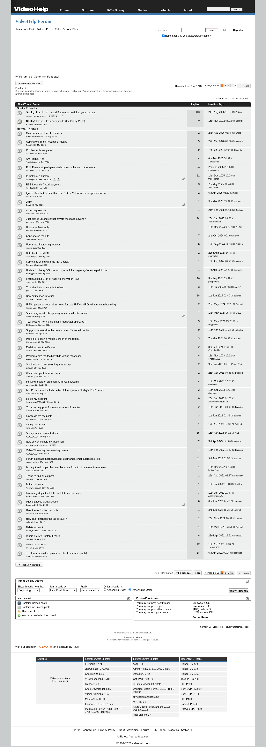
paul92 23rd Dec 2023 (36, 291)
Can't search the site (37, 236)
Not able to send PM (37, 253)
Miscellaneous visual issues (42, 501)
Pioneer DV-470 (189, 664)
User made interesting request (43, 244)
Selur (235, 193)
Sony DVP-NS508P (191, 689)
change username (36, 424)
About (121, 729)
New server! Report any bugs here (45, 441)
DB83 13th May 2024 (35, 316)
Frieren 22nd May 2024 (36, 308)
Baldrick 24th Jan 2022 (36, 445)
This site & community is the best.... (46, 287)
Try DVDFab (45, 646)
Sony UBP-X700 (189, 704)
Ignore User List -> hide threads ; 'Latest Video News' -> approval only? (66, 193)
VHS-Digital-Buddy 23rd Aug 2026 (41, 136)
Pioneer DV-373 (189, 669)
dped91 (238, 535)
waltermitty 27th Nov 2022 (37, 222)
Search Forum (241, 99)
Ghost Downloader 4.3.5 (98, 689)
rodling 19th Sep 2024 (36, 248)
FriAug (238, 112)
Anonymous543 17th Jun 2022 (40, 496)
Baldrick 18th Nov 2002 (36, 124)
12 (198, 544)
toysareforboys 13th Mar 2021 (39, 462)
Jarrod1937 (213, 547)
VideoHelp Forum (33, 21)
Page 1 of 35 (213, 85)
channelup (213, 256)
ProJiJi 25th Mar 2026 (36, 145)
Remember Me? (174, 35)
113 (198, 112)
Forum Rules (200, 617)
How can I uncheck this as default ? (46, 518)
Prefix (83, 586)
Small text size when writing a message (48, 364)
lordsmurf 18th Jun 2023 (37, 411)
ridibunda (237, 553)
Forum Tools (224, 99)
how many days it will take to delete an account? (53, 493)
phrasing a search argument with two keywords (52, 381)
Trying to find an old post (40, 475)
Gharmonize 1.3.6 (94, 674)
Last (245, 86)
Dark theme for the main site (42, 510)
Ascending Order (116, 589)
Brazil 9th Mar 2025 (35, 205)
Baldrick (239, 121)
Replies (195, 104)
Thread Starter (32, 104)
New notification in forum (40, 296)
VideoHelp (218, 627)
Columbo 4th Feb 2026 (36, 154)
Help (224, 30)
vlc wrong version (36, 210)
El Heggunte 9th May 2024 (38, 325)
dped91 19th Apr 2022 (36, 539)
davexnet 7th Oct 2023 (36, 385)
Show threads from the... (31, 586)
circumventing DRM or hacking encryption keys (52, 278)
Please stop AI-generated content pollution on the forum (63, 167)
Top (197, 572)
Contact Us (205, 627)
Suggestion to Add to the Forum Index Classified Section (58, 330)
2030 (29, 201)
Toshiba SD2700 (190, 679)
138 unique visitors (60, 678)
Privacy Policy (106, 729)
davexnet (212, 384)
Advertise (133, 729)
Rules (58, 29)
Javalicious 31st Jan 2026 (37, 162)
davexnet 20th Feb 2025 (37, 214)
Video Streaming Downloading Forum (47, 450)
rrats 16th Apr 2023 (34, 428)
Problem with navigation (39, 150)
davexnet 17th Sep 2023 (37, 393)
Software (88, 10)
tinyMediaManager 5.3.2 (146, 697)
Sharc (238, 133)
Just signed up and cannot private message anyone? (56, 218)
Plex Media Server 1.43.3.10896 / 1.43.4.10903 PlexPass (102, 710)
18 (198, 295)
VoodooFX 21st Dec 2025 (37, 171)
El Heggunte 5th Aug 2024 (38, 274)
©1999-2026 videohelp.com (133, 743)
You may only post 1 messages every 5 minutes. (53, 407)
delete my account (36, 398)
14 (198, 218)
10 (198, 278)
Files (75, 29)
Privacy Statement (234, 627)
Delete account (34, 484)
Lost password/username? (197, 35)
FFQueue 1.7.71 (93, 664)
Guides (142, 10)
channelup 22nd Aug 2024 (38, 256)
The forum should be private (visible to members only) (56, 553)
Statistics (173, 729)
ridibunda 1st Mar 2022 (36, 556)
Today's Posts (45, 29)
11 (232, 85)
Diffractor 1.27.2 (141, 674)
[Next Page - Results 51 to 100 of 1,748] (239, 86)
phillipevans (213, 281)
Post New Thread (29, 83)
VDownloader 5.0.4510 (97, 679)
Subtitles (239, 330)
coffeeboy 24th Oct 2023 (37, 376)
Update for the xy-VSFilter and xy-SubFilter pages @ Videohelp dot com (66, 270)
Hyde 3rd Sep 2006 (35, 548)
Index (19, 29)
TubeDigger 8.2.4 (142, 714)
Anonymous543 (215, 496)
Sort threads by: (58, 586)
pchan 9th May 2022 (35, 522)
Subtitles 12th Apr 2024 (36, 333)
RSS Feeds (158, 729)
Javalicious (213, 162)
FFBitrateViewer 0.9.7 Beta (147, 684)
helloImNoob (214, 470)
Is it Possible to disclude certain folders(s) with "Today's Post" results (65, 390)
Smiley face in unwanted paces (43, 433)
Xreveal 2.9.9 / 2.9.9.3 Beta (99, 704)
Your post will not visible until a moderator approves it (56, 321)
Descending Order (141, 589)
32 (198, 175)
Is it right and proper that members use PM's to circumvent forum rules (66, 467)
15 (198, 432)
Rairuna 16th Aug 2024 (36, 265)
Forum (64, 10)
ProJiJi (239, 227)
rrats (237, 433)
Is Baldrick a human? (38, 176)
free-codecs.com (139, 736)
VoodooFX (213, 187)
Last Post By (215, 104)
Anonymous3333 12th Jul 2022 (40, 488)
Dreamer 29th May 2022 (37, 505)
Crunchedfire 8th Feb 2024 (38, 351)
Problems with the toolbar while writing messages (54, 356)
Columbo (238, 150)
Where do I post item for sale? (43, 373)
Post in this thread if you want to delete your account (66, 112)
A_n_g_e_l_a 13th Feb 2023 (39, 453)
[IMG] (196, 609)
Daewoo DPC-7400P (192, 709)
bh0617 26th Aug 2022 (36, 479)
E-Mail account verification (41, 347)
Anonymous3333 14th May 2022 (41, 531)
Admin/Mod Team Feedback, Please (46, 141)
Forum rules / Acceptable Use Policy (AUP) (60, 121)
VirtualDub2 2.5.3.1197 (97, 694)
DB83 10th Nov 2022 (35, 471)
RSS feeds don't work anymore (43, 184)
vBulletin (138, 637)
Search (67, 29)
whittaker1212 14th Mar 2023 (39, 419)
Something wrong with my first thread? (47, 261)
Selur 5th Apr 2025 (34, 196)
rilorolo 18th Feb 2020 (36, 116)
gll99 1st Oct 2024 (34, 239)
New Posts (29, 29)
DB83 (238, 313)
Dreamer (238, 501)
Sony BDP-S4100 (190, 694)
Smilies (197, 606)
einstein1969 (214, 359)
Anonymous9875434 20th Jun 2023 (42, 402)
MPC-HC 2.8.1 (140, 702)
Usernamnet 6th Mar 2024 (38, 342)
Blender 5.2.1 (92, 684)
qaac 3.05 (138, 664)
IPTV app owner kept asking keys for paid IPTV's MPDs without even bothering (71, 304)
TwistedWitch (214, 221)
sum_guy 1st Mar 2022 (36, 282)
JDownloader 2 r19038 (97, 669)
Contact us (89, 729)
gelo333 (238, 364)
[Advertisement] (133, 57)
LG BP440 (186, 699)
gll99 (236, 236)
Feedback (53, 76)
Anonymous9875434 (218, 401)
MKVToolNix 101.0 (95, 699)
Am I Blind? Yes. (35, 158)
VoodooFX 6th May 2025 (37, 188)
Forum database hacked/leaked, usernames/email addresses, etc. (63, 458)
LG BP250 (186, 684)
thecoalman (213, 170)
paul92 (237, 287)
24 (198, 167)
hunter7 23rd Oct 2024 (36, 231)
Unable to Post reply (37, 227)
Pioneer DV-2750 (190, 674)
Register (238, 30)
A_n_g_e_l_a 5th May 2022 (38, 436)
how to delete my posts (39, 416)
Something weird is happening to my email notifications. (57, 313)
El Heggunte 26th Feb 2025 (38, 180)
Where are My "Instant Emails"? (44, 535)
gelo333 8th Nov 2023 (36, 368)
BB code (198, 602)
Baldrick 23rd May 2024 (36, 299)
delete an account (36, 544)
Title (20, 104)
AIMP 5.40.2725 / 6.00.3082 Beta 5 (151, 669)
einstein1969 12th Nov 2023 (39, 359)
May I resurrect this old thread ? (44, 133)
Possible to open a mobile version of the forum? (53, 338)
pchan (239, 518)
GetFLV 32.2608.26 (143, 679)
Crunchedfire (214, 350)
